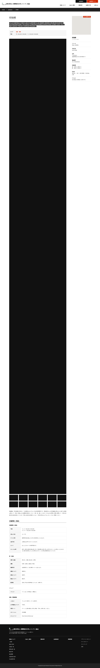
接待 (35, 24)
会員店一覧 (88, 5)
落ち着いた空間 (22, 26)
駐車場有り (33, 26)
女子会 (57, 22)
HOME (3, 9)
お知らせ (96, 5)
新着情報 (70, 639)
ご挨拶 (10, 641)
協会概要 (11, 654)
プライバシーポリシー (86, 639)
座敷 (32, 24)
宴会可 (17, 24)
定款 (82, 646)
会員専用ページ (92, 1)
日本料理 (44, 24)
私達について (63, 5)
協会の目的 (11, 644)
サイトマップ (84, 644)
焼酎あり (55, 24)
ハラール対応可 (30, 22)
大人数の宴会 (52, 22)
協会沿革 (11, 651)
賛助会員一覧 (12, 649)
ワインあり (37, 22)
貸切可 (28, 26)
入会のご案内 (72, 5)
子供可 (61, 22)
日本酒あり (49, 24)
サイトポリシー (84, 641)
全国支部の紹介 (12, 656)
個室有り (43, 22)
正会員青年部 (12, 659)
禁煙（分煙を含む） (14, 26)
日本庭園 (39, 24)
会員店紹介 (81, 1)
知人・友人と (61, 24)
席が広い (28, 24)
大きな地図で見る (87, 16)
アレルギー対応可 (13, 22)
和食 (47, 22)
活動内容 (80, 5)
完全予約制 (12, 24)
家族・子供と (22, 24)
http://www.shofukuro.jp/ (27, 616)
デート (24, 22)
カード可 (20, 22)
